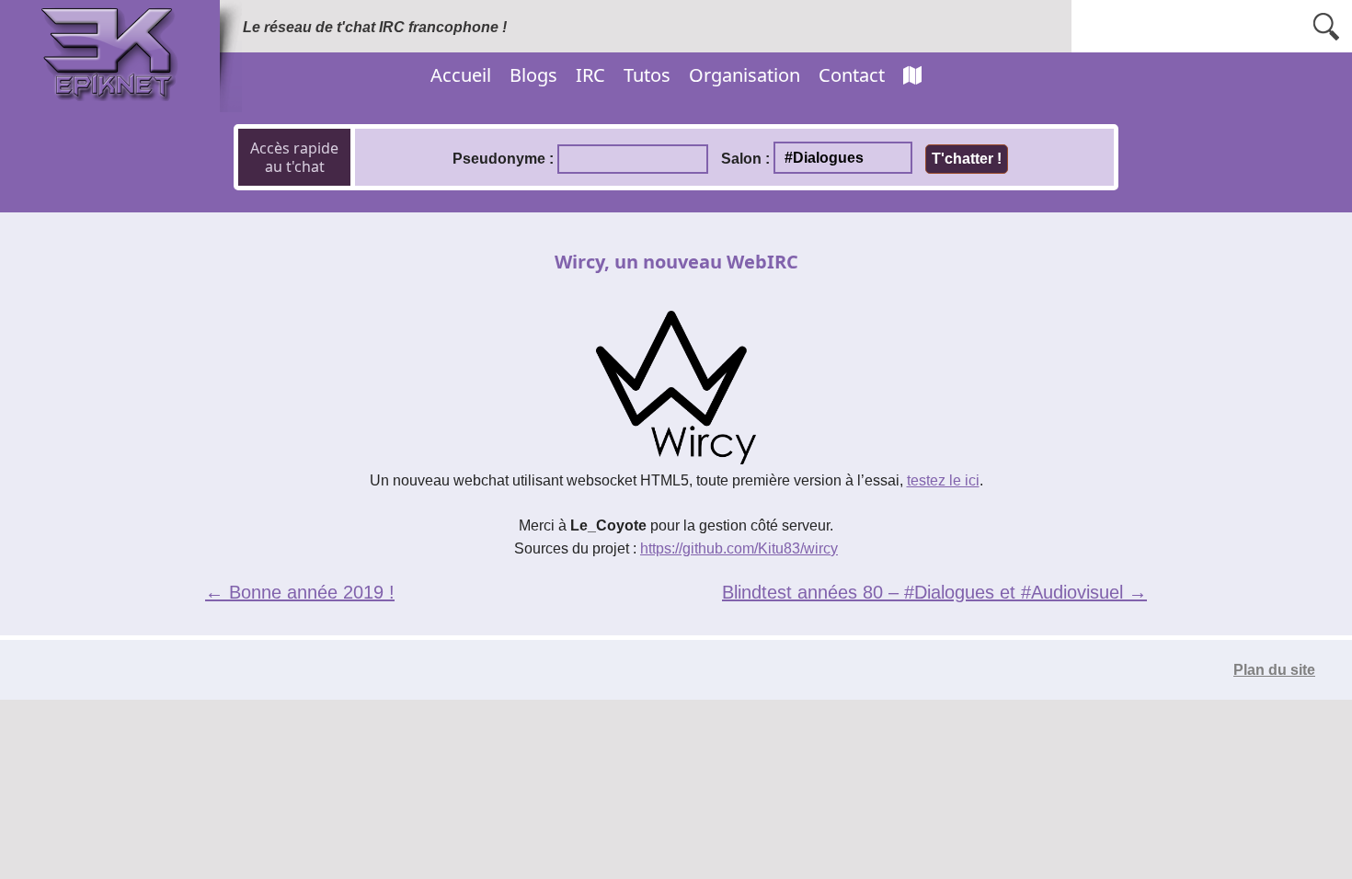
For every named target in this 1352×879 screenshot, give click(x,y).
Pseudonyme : (503, 158)
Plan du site (1274, 670)
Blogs (533, 75)
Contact (852, 75)
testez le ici (943, 480)
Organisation (744, 75)
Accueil (460, 75)
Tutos (647, 75)
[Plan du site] (912, 75)
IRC (590, 75)
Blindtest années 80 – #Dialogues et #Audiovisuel (934, 592)
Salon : (745, 158)
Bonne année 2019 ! (300, 592)
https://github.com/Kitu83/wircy (739, 548)
